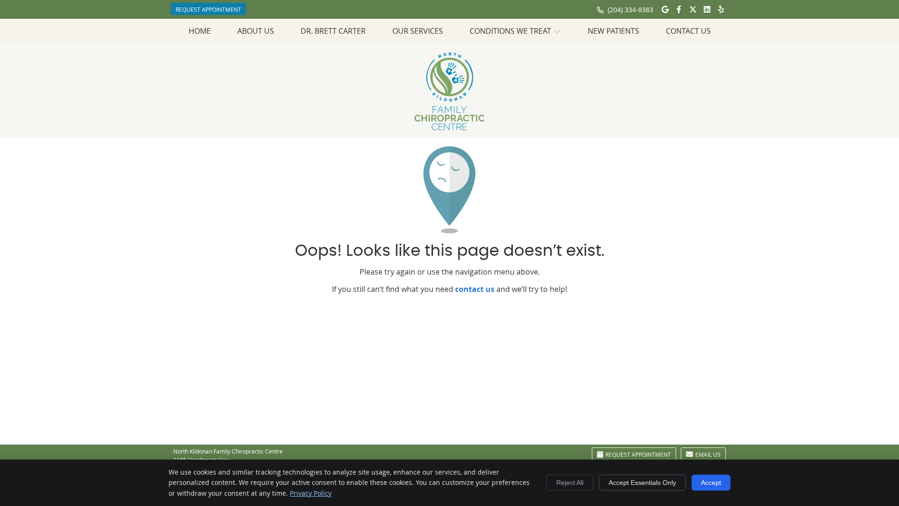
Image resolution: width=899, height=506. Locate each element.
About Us (255, 31)
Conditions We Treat (510, 31)
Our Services (417, 31)
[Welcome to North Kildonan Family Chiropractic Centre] (449, 127)
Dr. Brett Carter (333, 31)
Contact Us (688, 31)
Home (200, 31)
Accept (711, 482)
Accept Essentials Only (642, 482)
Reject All (569, 482)
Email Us (708, 454)
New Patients (613, 31)
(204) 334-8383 (630, 9)
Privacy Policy (311, 493)
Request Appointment (208, 9)
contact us (474, 289)
